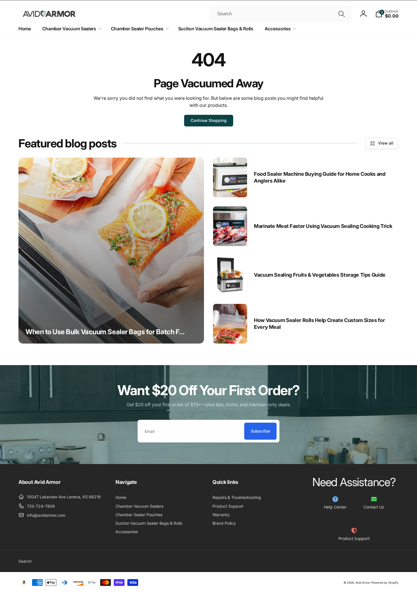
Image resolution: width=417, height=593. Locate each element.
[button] (387, 14)
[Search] (341, 14)
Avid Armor (362, 582)
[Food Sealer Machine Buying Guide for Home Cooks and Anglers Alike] (230, 177)
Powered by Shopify (385, 582)
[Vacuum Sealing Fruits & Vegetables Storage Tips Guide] (230, 275)
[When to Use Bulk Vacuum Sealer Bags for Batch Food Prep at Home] (111, 251)
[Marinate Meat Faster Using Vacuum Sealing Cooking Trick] (230, 226)
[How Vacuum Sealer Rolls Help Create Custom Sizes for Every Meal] (230, 324)
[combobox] (280, 13)
